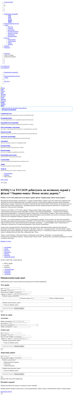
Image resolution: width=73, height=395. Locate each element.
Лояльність (11, 34)
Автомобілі (7, 247)
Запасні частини (13, 33)
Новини (6, 46)
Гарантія (10, 28)
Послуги (10, 26)
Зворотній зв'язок (9, 257)
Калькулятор (11, 39)
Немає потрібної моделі (56, 298)
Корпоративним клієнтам (12, 76)
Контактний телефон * (8, 292)
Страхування (12, 41)
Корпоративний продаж (11, 23)
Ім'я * (2, 288)
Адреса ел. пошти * (7, 294)
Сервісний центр (9, 365)
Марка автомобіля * (7, 321)
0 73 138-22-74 (5, 66)
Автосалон (7, 364)
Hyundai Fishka (12, 36)
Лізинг (10, 42)
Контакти (7, 47)
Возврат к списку (6, 241)
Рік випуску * (5, 323)
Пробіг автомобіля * (7, 327)
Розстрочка (11, 30)
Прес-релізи (4, 179)
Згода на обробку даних (11, 305)
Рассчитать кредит (6, 391)
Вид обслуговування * (8, 325)
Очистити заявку (19, 308)
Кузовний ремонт (13, 31)
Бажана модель (26, 298)
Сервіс (6, 25)
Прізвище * (4, 290)
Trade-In (10, 44)
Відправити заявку (8, 308)
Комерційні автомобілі (11, 14)
